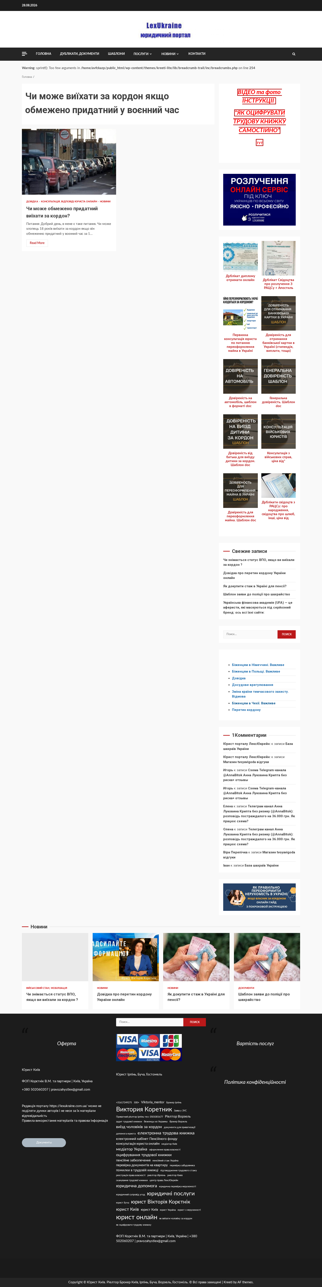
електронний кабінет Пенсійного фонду (146, 1139)
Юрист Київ (31, 1070)
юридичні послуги (171, 1193)
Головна (43, 53)
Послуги (141, 54)
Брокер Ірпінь (173, 1102)
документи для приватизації (179, 1127)
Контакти (196, 53)
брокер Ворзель (178, 1121)
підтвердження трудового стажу (178, 1170)
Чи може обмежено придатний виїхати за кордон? (69, 162)
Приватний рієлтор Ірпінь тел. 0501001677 (139, 1117)
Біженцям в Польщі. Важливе (256, 671)
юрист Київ (149, 1209)
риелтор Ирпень (156, 1175)
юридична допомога (136, 1186)
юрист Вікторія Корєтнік (160, 1202)
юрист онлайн (136, 1217)
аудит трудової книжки (129, 1121)
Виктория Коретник (144, 1110)
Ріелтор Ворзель (178, 1116)
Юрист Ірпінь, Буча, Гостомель (139, 1074)
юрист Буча (122, 1203)
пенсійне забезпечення (133, 1160)
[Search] (293, 54)
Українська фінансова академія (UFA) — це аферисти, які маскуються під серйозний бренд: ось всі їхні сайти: (257, 607)
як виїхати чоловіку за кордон (175, 1218)
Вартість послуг (255, 1043)
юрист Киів (127, 1209)
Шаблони (116, 53)
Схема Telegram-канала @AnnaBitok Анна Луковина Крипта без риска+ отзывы (255, 775)
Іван (226, 865)
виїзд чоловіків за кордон (139, 1127)
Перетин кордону (246, 710)
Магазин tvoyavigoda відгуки (246, 762)
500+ (136, 1102)
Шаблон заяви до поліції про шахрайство (256, 594)
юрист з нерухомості (189, 1210)
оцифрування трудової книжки (144, 1155)
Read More (37, 243)
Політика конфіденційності (255, 1082)
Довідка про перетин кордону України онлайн (126, 957)
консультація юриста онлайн (137, 1143)
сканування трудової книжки (132, 1180)
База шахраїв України (262, 865)
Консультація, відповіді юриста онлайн (69, 201)
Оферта (66, 1043)
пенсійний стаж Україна (165, 1160)
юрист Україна (168, 1210)
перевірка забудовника (182, 1165)
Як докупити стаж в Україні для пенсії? (255, 586)
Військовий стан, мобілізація (46, 988)
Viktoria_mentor (152, 1102)
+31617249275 (124, 1102)
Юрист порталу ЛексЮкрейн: (247, 744)
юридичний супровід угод (130, 1194)
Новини (168, 54)
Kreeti (228, 1282)
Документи (246, 988)
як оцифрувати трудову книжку (133, 1225)
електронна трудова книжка (166, 1133)
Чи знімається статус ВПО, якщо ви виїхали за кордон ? (55, 957)
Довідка (32, 201)
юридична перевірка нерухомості (177, 1186)
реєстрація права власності (130, 1175)
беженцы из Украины (156, 1121)
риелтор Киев (174, 1175)
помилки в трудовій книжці (137, 1170)
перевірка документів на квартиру (142, 1165)
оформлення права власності (164, 1149)
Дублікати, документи (79, 53)
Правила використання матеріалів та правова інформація (65, 1120)
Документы (44, 1142)
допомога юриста (126, 1133)
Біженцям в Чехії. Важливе (254, 703)
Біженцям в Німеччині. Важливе (258, 665)
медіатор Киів (169, 1144)
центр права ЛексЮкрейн (164, 1180)
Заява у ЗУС (180, 1110)
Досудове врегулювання (252, 685)
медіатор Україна (131, 1149)
